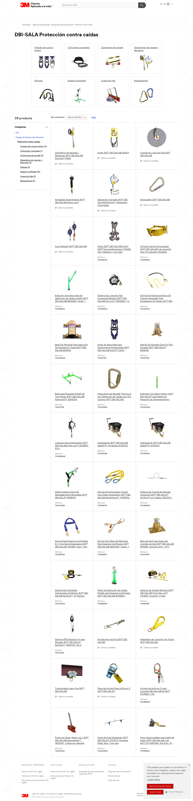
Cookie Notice (153, 780)
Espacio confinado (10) (30, 172)
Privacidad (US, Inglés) (54, 794)
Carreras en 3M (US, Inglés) (33, 776)
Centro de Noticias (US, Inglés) (62, 772)
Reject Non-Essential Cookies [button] (160, 786)
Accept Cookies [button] (155, 792)
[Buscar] (142, 5)
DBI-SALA (75, 117)
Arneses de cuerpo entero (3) (33, 146)
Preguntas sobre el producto (119, 772)
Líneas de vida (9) (28, 176)
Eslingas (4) (25, 167)
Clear (93, 117)
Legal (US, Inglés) (38, 794)
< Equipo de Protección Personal (29, 137)
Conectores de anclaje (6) (31, 156)
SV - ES (163, 4)
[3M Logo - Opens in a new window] (36, 5)
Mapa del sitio (113, 780)
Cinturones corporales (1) (31, 151)
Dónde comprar (114, 776)
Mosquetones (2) (27, 181)
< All (16, 133)
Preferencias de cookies (72, 794)
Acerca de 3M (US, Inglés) (32, 772)
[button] (174, 792)
